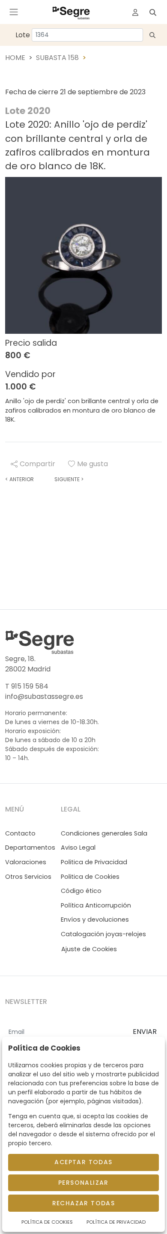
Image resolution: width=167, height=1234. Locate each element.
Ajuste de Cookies (89, 949)
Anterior (19, 479)
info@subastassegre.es (44, 696)
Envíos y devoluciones (95, 919)
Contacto (20, 833)
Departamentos (30, 847)
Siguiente (69, 479)
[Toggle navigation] (13, 12)
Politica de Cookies (90, 876)
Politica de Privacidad (94, 862)
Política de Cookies (47, 1222)
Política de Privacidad (116, 1222)
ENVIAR (145, 1031)
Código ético (81, 891)
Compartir (37, 464)
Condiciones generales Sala (104, 833)
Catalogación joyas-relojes (103, 934)
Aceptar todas (83, 1162)
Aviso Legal (78, 847)
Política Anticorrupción (96, 905)
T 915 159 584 (26, 686)
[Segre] (71, 12)
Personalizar (83, 1182)
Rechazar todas (83, 1203)
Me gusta (92, 464)
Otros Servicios (28, 876)
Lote (22, 35)
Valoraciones (25, 862)
